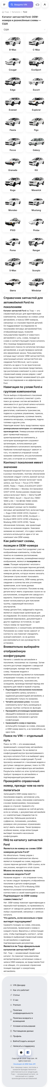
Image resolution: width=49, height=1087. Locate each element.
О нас (15, 1000)
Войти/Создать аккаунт (24, 1041)
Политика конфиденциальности (23, 1011)
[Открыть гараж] (37, 4)
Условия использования (24, 1026)
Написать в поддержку (24, 1046)
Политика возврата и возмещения (23, 1019)
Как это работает (21, 990)
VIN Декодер (19, 985)
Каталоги (16, 12)
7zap (6, 12)
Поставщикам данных (23, 1031)
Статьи (16, 995)
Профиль (17, 1036)
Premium (17, 1005)
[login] (45, 4)
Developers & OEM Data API (24, 1064)
